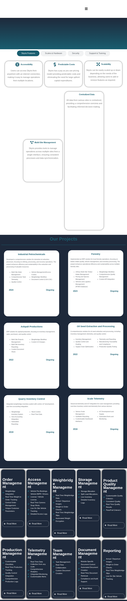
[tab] (28, 53)
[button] (86, 9)
